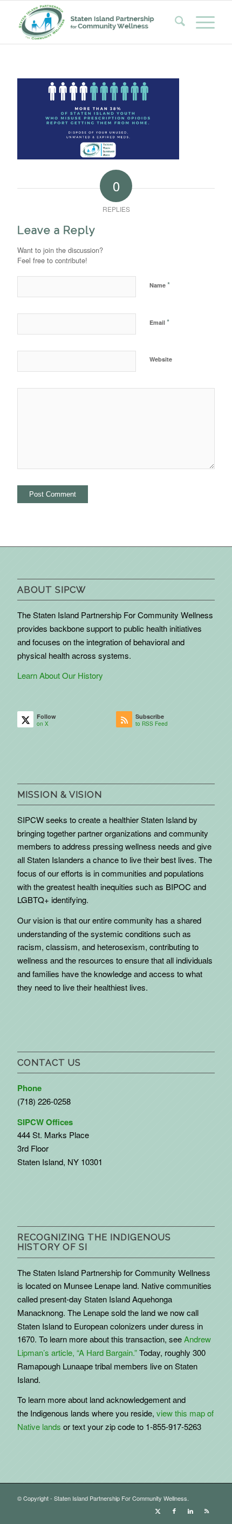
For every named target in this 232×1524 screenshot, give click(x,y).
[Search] (174, 22)
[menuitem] (174, 22)
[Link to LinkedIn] (190, 1510)
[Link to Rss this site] (207, 1510)
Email (159, 322)
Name (159, 284)
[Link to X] (158, 1510)
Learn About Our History (60, 675)
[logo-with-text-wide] (86, 22)
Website (160, 359)
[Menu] (200, 22)
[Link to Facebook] (174, 1510)
